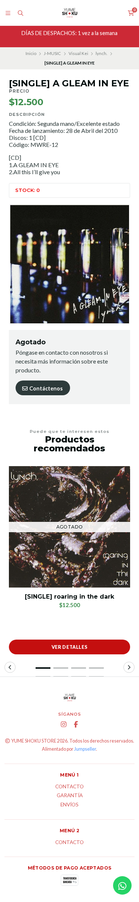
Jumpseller (85, 749)
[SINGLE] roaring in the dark (69, 596)
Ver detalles (70, 647)
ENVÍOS (69, 805)
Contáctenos (45, 388)
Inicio (31, 53)
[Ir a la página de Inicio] (69, 13)
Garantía (70, 795)
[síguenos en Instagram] (63, 724)
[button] (43, 668)
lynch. (101, 53)
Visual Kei (78, 53)
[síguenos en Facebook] (76, 724)
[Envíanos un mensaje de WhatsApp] (122, 885)
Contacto (69, 786)
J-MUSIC (52, 53)
